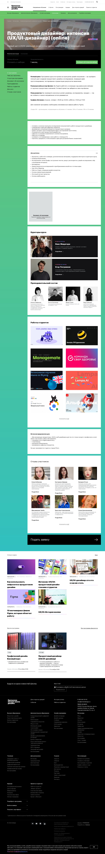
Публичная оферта (59, 828)
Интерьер (80, 724)
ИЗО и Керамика (35, 747)
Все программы (11, 722)
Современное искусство (37, 721)
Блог (57, 2)
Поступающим (59, 7)
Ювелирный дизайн (36, 726)
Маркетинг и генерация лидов (86, 734)
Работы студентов (13, 86)
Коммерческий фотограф (14, 768)
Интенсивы (55, 13)
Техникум (63, 13)
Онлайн (80, 732)
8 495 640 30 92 (82, 699)
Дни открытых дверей (78, 7)
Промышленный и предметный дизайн (39, 732)
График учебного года (84, 765)
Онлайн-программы (45, 13)
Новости (52, 2)
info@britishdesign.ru (84, 701)
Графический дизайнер (13, 762)
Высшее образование (13, 13)
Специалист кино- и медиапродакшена (12, 759)
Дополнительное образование (29, 13)
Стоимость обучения (83, 760)
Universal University (16, 2)
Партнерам (80, 2)
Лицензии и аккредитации (61, 767)
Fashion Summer (35, 794)
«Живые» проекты (36, 788)
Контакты (56, 779)
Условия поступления (83, 758)
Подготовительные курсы (14, 718)
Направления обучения (39, 7)
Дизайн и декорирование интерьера (38, 736)
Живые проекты (11, 790)
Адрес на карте (82, 704)
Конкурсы (10, 792)
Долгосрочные (35, 762)
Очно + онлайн (82, 740)
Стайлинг (56, 720)
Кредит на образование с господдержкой (62, 834)
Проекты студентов (91, 7)
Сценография (34, 728)
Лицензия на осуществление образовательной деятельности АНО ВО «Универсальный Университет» (64, 839)
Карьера (68, 7)
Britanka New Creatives (37, 792)
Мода (79, 716)
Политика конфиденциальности (64, 826)
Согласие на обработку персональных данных (61, 823)
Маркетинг (57, 726)
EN (8, 2)
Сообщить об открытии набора (87, 62)
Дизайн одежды (58, 718)
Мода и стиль (34, 723)
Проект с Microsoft (36, 796)
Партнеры (57, 773)
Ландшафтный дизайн (37, 749)
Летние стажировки (12, 796)
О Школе (50, 7)
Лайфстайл (81, 726)
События (62, 2)
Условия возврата (59, 831)
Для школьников (72, 13)
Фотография (81, 738)
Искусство (81, 736)
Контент (80, 720)
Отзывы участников (14, 92)
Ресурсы (56, 771)
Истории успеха (71, 2)
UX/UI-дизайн (58, 724)
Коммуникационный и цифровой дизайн (31, 21)
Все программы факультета (89, 628)
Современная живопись (60, 722)
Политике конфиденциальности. (17, 851)
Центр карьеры (11, 788)
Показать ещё (64, 419)
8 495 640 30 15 (89, 2)
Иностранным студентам (85, 762)
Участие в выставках (13, 794)
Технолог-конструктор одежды (16, 766)
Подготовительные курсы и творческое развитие (38, 742)
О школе (56, 756)
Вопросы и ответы (83, 767)
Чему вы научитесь (13, 75)
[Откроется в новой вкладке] (32, 823)
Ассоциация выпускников (14, 786)
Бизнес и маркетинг (12, 720)
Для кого (10, 89)
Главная (9, 21)
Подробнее (58, 251)
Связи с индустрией (59, 775)
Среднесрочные (35, 745)
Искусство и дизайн (13, 716)
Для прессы (57, 769)
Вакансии (56, 777)
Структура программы (15, 78)
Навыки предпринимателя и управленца (85, 729)
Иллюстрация (34, 719)
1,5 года (41, 652)
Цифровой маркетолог (13, 764)
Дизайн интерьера (59, 716)
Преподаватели (12, 83)
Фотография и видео (37, 730)
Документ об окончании (15, 81)
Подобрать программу (85, 13)
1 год (9, 652)
